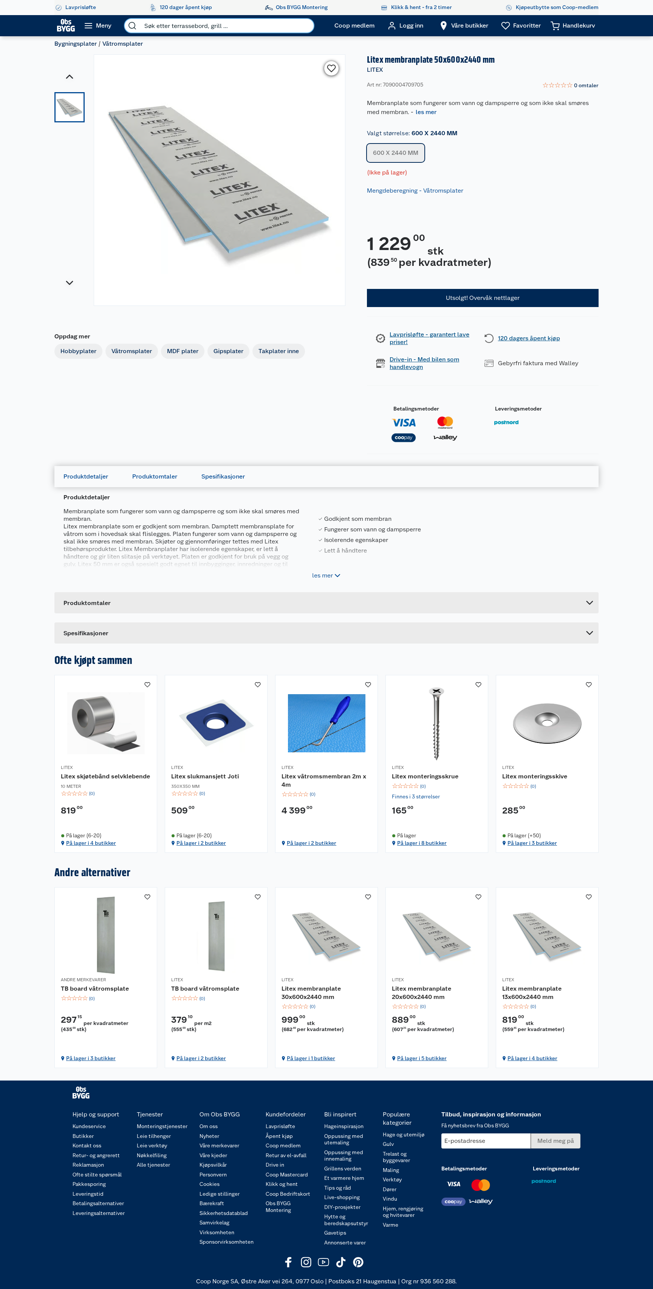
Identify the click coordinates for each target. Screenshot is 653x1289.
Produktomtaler (154, 476)
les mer (426, 112)
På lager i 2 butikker (201, 843)
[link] (570, 86)
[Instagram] (306, 1262)
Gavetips (335, 1233)
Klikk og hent (282, 1184)
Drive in (275, 1165)
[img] (106, 793)
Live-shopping (342, 1197)
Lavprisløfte (280, 1126)
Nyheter (209, 1136)
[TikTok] (341, 1262)
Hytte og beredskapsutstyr (346, 1219)
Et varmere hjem (344, 1178)
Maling (391, 1170)
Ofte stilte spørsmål (97, 1175)
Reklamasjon (88, 1165)
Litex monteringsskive (534, 776)
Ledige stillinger (220, 1194)
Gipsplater (228, 351)
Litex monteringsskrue (425, 776)
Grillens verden (342, 1169)
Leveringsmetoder (518, 409)
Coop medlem (283, 1145)
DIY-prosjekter (342, 1207)
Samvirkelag (214, 1223)
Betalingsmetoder (416, 409)
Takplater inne (278, 351)
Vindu (390, 1199)
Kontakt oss (87, 1145)
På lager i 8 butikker (422, 843)
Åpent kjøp (279, 1136)
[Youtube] (323, 1262)
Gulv (388, 1144)
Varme (390, 1225)
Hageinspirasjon (344, 1126)
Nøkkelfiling (152, 1155)
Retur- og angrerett (96, 1155)
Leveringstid (88, 1194)
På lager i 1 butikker (311, 1058)
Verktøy (392, 1179)
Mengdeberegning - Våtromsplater (415, 190)
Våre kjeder (213, 1155)
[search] (132, 25)
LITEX (375, 69)
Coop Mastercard (287, 1175)
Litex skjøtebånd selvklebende (105, 776)
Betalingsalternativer (98, 1203)
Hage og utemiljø (403, 1135)
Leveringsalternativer (99, 1213)
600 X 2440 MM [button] (395, 152)
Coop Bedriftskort (288, 1194)
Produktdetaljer (85, 476)
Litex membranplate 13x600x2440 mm (532, 992)
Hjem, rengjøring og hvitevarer (403, 1212)
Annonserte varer (345, 1243)
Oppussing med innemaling (343, 1155)
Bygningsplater (75, 43)
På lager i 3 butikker (532, 843)
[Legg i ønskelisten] (331, 68)
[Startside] (65, 25)
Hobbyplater (78, 351)
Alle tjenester (153, 1165)
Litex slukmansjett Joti (205, 776)
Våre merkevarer (219, 1145)
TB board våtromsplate (95, 988)
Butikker (83, 1136)
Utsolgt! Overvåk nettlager (483, 297)
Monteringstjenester (162, 1126)
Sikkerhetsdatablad (224, 1213)
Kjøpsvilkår (213, 1165)
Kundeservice (89, 1126)
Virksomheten (217, 1232)
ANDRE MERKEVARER (83, 979)
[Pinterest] (358, 1262)
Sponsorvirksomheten (227, 1242)
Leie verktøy (152, 1145)
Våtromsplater (122, 43)
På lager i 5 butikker (422, 1058)
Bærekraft (212, 1203)
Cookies (210, 1184)
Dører (389, 1189)
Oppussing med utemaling (343, 1139)
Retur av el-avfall (286, 1155)
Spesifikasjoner (223, 476)
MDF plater (182, 351)
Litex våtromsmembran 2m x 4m (324, 780)
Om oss (209, 1126)
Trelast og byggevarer (396, 1157)
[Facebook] (288, 1262)
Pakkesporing (89, 1184)
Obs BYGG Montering (278, 1206)
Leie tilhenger (154, 1136)
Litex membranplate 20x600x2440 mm (421, 992)
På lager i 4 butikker (91, 843)
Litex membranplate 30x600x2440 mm (311, 992)
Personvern (213, 1175)
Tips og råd (337, 1188)
